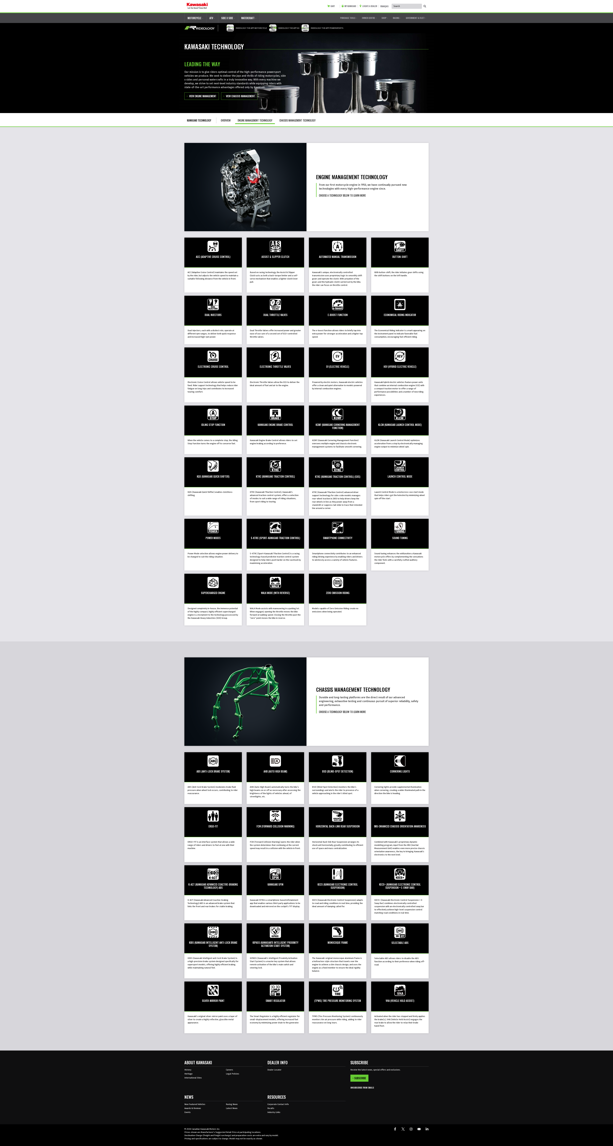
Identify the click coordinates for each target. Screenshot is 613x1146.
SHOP (384, 17)
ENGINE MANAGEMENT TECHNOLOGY (255, 120)
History (187, 1070)
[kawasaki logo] (197, 6)
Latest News (232, 1108)
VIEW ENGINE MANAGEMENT (202, 96)
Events (187, 1112)
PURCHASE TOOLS (348, 17)
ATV (211, 18)
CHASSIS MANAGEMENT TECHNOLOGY (297, 120)
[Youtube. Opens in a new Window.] (419, 1129)
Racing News (232, 1104)
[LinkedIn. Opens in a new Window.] (427, 1129)
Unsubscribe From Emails (362, 1087)
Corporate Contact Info (278, 1104)
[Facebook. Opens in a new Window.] (395, 1129)
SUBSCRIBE (360, 1078)
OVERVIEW (226, 120)
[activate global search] (425, 6)
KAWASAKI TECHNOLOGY (199, 120)
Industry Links (273, 1112)
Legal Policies (232, 1074)
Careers (229, 1070)
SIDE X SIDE (227, 18)
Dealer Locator (274, 1070)
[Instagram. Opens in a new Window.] (411, 1129)
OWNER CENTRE (368, 17)
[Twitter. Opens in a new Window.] (403, 1129)
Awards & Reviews (192, 1108)
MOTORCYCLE (195, 18)
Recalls (270, 1108)
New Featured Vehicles (194, 1104)
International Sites (193, 1078)
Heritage (188, 1074)
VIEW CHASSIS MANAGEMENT (240, 96)
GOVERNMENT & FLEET (415, 17)
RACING (396, 17)
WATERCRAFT (248, 18)
